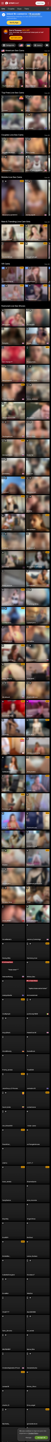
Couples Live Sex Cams (12, 135)
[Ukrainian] (28, 45)
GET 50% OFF (16, 38)
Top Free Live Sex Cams (12, 92)
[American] (21, 45)
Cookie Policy (33, 1433)
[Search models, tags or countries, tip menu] (47, 8)
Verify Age (14, 23)
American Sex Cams (14, 50)
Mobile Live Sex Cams (11, 177)
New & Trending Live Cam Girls (15, 221)
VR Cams (5, 264)
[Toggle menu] (2, 3)
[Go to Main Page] (15, 3)
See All (47, 51)
